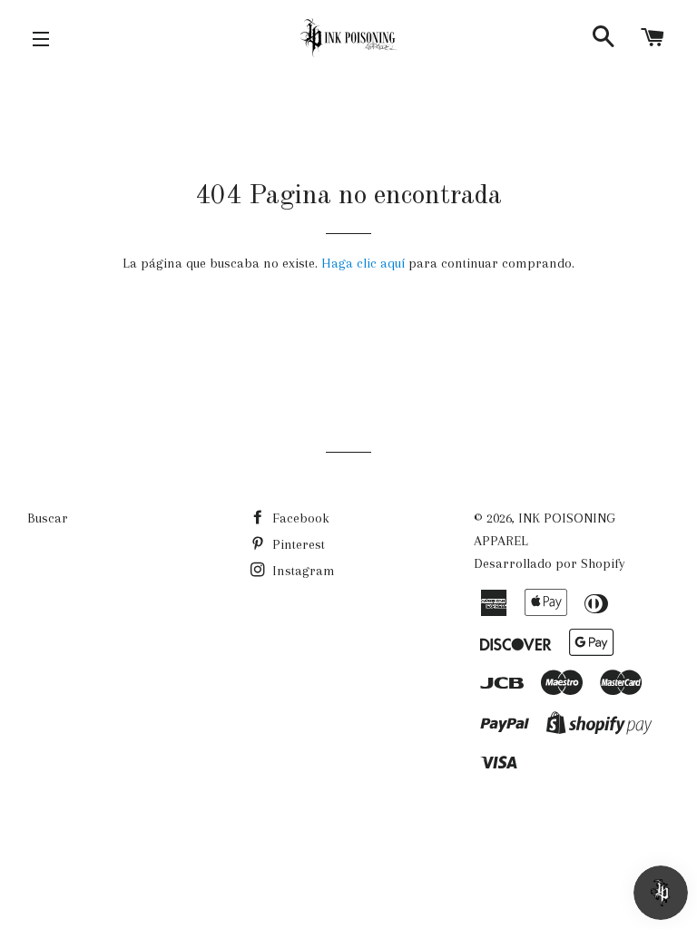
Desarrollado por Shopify (549, 563)
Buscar (47, 518)
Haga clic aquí (364, 263)
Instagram (302, 570)
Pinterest (297, 544)
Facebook (299, 518)
